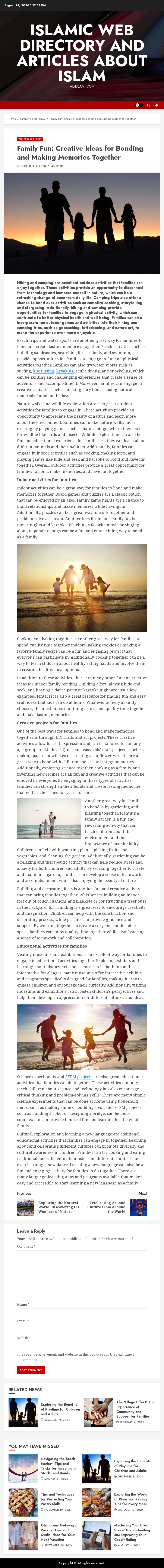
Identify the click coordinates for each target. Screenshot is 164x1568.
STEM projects (78, 1076)
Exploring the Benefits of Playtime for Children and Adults (23, 1412)
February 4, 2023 (132, 1422)
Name (23, 1304)
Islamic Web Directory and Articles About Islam (82, 53)
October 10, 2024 (131, 1510)
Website (23, 1338)
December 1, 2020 (33, 166)
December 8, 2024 (57, 1420)
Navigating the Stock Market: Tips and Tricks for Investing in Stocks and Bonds (23, 1468)
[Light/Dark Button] (139, 105)
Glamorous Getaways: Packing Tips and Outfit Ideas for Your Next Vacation (23, 1535)
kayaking (65, 371)
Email (23, 1321)
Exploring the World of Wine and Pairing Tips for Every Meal (96, 1502)
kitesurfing (43, 371)
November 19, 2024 (58, 1510)
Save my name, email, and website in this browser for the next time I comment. (78, 1357)
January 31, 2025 (56, 1479)
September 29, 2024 (58, 1545)
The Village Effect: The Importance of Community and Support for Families (98, 1412)
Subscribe (156, 105)
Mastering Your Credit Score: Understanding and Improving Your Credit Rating (96, 1535)
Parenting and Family (29, 138)
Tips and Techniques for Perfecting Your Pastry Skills (23, 1502)
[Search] (148, 105)
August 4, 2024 (129, 1545)
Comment (26, 1246)
